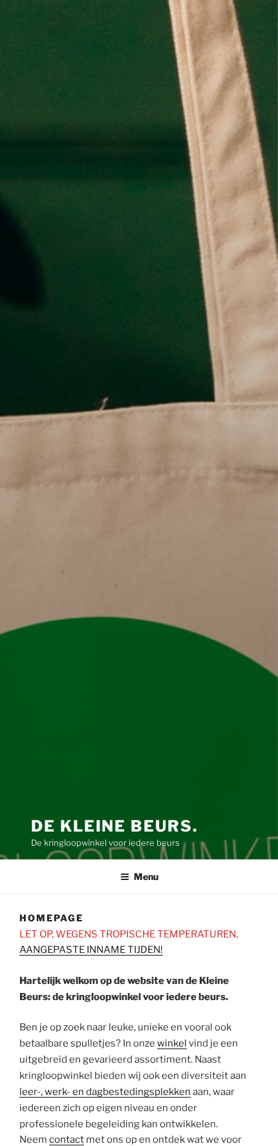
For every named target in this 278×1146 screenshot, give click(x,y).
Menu (146, 876)
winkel (172, 1043)
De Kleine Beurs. (114, 826)
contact (66, 1139)
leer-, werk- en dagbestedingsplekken (105, 1092)
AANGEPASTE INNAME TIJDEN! (91, 950)
